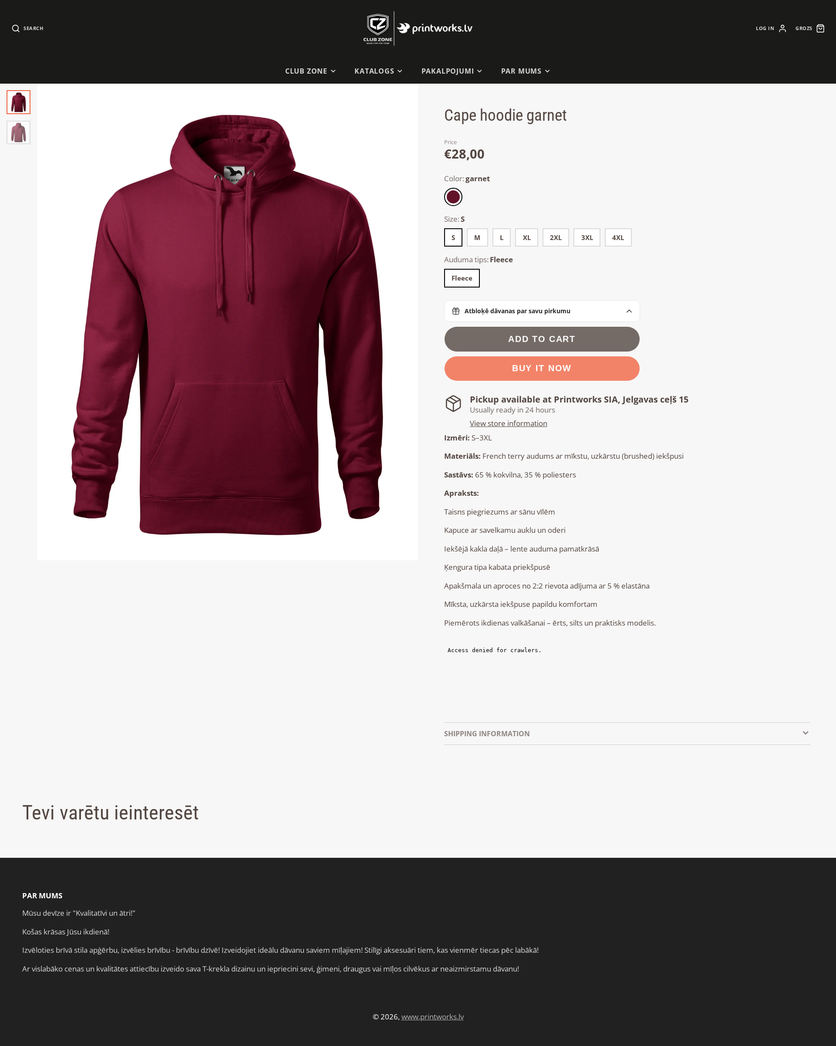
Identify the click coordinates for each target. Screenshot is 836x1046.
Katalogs (374, 71)
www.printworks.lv (432, 1017)
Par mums (521, 71)
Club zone (306, 71)
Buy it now (542, 368)
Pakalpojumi (447, 71)
